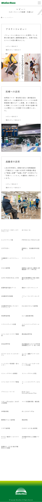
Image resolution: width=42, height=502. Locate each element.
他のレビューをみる (12, 50)
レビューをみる (11, 46)
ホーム (4, 17)
